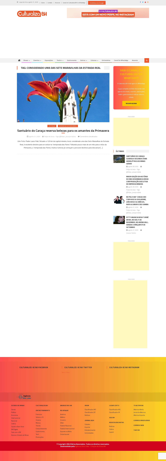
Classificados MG (90, 409)
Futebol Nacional (65, 425)
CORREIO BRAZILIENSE (142, 420)
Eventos (36, 60)
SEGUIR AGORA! (131, 103)
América (63, 414)
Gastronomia (71, 60)
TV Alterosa (138, 405)
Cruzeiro (63, 420)
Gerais (13, 409)
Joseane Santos (131, 233)
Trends (38, 425)
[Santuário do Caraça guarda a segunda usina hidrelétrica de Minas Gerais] (119, 159)
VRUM (87, 405)
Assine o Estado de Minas (20, 435)
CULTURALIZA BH (42, 405)
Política (13, 412)
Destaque (52, 126)
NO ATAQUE (64, 410)
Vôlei (62, 423)
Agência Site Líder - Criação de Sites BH (90, 446)
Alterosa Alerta (139, 409)
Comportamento (41, 428)
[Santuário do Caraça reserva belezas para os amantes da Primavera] (63, 97)
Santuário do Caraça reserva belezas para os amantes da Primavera (63, 131)
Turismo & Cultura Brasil (68, 126)
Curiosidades (89, 433)
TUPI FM (137, 430)
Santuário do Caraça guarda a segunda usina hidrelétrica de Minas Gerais (136, 160)
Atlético (62, 417)
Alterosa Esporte (139, 415)
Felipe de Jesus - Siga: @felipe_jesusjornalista (60, 136)
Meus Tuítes (66, 372)
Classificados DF (90, 412)
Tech (37, 434)
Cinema (38, 420)
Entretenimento (43, 410)
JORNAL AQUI (89, 420)
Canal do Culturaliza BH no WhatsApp (74, 3)
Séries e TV (39, 417)
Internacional (15, 418)
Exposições (49, 60)
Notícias (87, 415)
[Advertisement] (83, 41)
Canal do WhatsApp (121, 60)
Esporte (87, 427)
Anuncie (57, 3)
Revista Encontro (116, 422)
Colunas (93, 60)
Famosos (39, 414)
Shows (25, 60)
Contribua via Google (97, 3)
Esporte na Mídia (65, 431)
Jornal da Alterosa (140, 412)
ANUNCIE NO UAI (66, 405)
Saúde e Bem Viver (17, 426)
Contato (50, 3)
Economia (14, 415)
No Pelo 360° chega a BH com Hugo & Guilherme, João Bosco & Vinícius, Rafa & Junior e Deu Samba (137, 201)
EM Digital (14, 429)
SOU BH (112, 417)
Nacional (14, 421)
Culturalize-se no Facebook (33, 367)
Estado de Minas (17, 405)
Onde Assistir (64, 434)
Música (38, 423)
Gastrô (111, 432)
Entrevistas (106, 60)
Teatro (59, 60)
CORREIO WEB (139, 425)
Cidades (87, 424)
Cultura (13, 423)
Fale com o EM (16, 432)
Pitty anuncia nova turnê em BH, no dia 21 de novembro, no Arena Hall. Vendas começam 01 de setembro (137, 222)
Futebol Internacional (67, 428)
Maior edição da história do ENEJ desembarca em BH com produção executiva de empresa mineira (137, 180)
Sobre (43, 3)
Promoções (40, 437)
